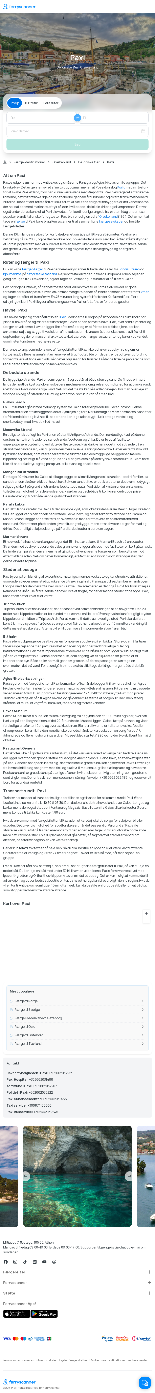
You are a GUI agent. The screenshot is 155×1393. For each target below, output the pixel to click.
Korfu (121, 187)
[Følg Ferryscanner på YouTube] (44, 1261)
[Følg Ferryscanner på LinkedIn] (34, 1261)
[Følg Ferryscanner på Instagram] (15, 1261)
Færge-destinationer (29, 162)
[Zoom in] (146, 913)
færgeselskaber (111, 221)
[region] (77, 943)
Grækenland (61, 162)
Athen (144, 292)
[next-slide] (129, 1176)
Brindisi (124, 269)
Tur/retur (31, 103)
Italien (135, 269)
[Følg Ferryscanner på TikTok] (25, 1261)
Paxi (63, 317)
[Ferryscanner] (19, 6)
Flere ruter (51, 103)
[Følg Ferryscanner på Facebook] (5, 1261)
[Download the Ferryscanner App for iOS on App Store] (16, 1314)
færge (20, 221)
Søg (77, 144)
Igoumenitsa (12, 274)
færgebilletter (32, 269)
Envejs (15, 103)
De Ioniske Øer (89, 162)
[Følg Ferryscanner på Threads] (54, 1261)
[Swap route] (77, 117)
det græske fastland (42, 274)
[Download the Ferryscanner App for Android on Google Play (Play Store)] (44, 1314)
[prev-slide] (25, 1176)
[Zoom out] (146, 920)
